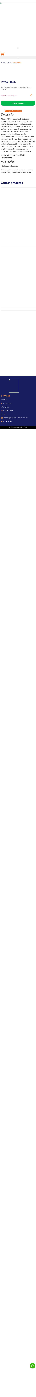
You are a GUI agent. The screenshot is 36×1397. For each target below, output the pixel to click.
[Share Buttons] (31, 95)
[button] (18, 57)
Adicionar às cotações (9, 95)
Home (3, 62)
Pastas (9, 62)
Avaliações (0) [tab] (17, 111)
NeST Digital (24, 427)
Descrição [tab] (8, 111)
